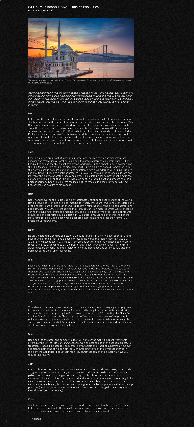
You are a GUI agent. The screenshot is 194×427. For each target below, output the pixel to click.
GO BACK (36, 419)
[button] (184, 6)
